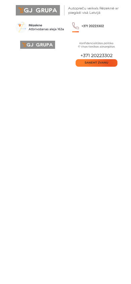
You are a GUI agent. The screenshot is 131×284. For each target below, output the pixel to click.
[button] (96, 63)
